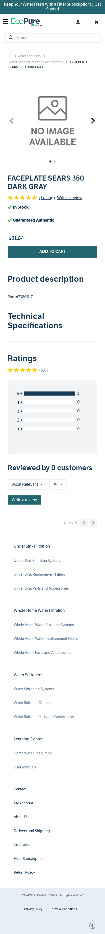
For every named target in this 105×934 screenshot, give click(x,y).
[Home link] (11, 56)
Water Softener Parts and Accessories (36, 62)
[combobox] (52, 38)
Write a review (69, 198)
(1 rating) (47, 197)
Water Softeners (29, 56)
